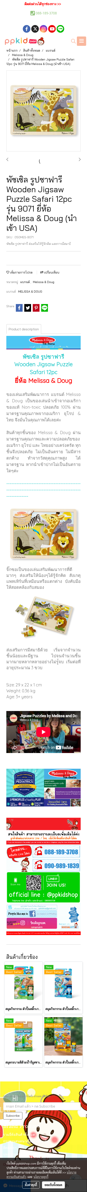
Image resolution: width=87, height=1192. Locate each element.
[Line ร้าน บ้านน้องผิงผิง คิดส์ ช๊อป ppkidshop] (43, 888)
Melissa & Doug (43, 282)
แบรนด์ (25, 282)
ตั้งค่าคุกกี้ (31, 1185)
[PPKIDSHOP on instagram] (43, 924)
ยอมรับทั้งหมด (53, 1185)
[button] (72, 41)
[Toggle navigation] (81, 41)
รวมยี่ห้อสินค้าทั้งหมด (19, 1135)
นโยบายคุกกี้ (41, 1177)
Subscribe (13, 1116)
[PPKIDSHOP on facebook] (43, 914)
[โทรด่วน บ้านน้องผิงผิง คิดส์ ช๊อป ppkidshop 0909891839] (43, 865)
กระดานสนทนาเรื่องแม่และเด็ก (26, 1141)
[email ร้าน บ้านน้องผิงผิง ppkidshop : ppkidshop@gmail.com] (43, 907)
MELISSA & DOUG (30, 291)
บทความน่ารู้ (12, 1154)
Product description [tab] (24, 329)
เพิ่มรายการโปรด (21, 272)
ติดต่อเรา (9, 1148)
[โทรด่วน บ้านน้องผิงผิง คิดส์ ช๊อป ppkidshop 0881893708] (43, 851)
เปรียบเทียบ (51, 272)
